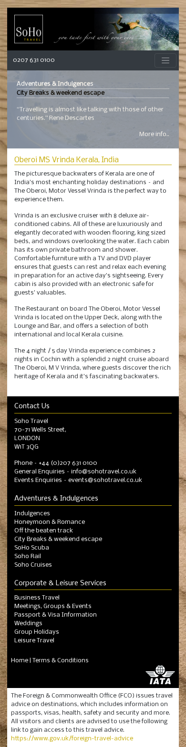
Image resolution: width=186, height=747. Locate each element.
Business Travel (37, 598)
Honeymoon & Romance (49, 522)
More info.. (154, 134)
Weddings (28, 623)
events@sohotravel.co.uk (105, 480)
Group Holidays (36, 632)
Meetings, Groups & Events (53, 606)
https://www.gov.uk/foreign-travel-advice (72, 739)
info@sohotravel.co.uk (103, 472)
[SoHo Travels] (28, 29)
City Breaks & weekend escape (58, 539)
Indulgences (32, 514)
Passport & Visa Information (55, 615)
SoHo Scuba (31, 548)
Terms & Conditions (60, 661)
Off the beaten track (43, 531)
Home (19, 661)
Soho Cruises (33, 565)
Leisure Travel (34, 641)
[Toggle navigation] (165, 60)
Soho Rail (27, 556)
